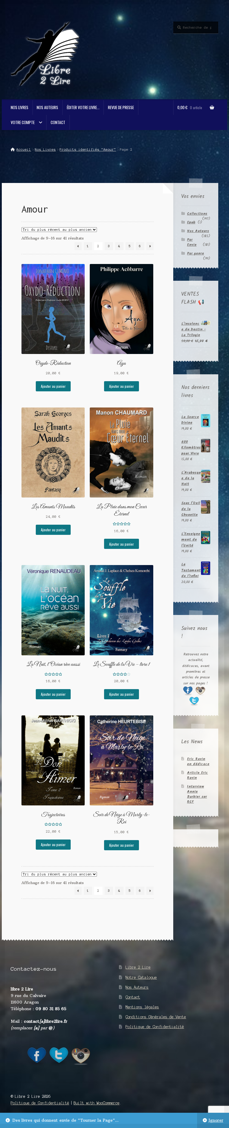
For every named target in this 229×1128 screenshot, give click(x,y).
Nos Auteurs (47, 107)
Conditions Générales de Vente (156, 1017)
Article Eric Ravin (197, 775)
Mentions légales (142, 1007)
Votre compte (23, 122)
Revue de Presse (121, 107)
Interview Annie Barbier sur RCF (197, 794)
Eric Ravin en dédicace (198, 761)
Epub (191, 222)
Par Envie (191, 242)
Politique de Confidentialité (155, 1027)
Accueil (23, 149)
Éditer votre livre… (83, 107)
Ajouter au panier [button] (53, 386)
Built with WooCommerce (97, 1103)
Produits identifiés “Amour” (88, 149)
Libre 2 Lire (138, 967)
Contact (58, 122)
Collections (197, 213)
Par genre (195, 253)
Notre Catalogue (141, 977)
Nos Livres (19, 107)
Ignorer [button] (215, 1120)
